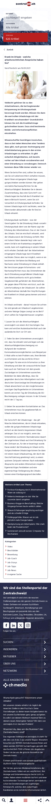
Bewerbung (12, 554)
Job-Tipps (11, 566)
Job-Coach (12, 558)
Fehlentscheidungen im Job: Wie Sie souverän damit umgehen (22, 498)
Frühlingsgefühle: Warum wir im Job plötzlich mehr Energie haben (22, 519)
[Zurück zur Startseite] (15, 686)
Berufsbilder (12, 550)
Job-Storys (12, 562)
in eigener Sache (14, 574)
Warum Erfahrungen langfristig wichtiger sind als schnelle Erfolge (25, 512)
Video (10, 546)
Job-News (11, 570)
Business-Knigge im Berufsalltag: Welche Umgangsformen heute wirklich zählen (25, 505)
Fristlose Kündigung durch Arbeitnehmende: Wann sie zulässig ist (26, 491)
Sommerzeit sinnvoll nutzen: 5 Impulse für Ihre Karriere (25, 532)
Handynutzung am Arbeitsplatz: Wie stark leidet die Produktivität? (25, 525)
